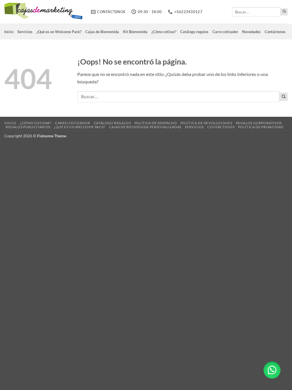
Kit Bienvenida (135, 31)
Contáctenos (275, 31)
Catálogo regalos (194, 31)
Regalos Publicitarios (28, 127)
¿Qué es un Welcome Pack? (58, 31)
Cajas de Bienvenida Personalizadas (145, 127)
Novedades (251, 31)
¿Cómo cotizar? (163, 31)
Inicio (8, 31)
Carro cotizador (225, 31)
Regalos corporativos (259, 123)
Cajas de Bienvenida (102, 31)
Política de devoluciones (206, 123)
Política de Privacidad (260, 127)
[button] (272, 370)
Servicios (25, 31)
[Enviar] (284, 11)
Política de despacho (155, 123)
